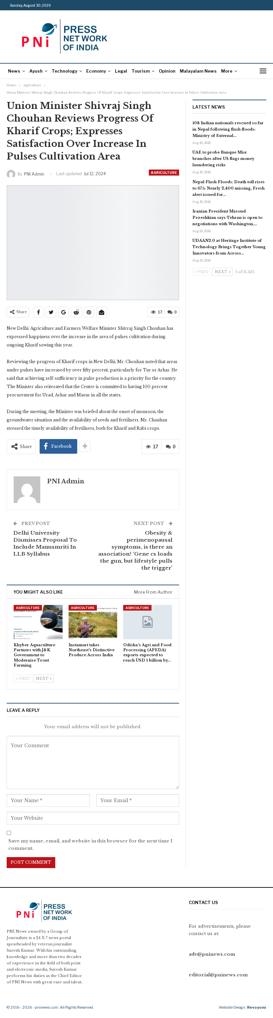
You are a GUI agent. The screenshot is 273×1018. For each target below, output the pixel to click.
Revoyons (256, 1007)
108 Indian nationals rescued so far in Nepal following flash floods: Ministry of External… (228, 129)
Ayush (36, 71)
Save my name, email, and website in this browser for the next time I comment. (90, 844)
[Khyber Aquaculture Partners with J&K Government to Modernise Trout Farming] (38, 622)
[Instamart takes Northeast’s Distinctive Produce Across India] (93, 622)
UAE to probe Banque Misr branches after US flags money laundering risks (223, 158)
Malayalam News (198, 71)
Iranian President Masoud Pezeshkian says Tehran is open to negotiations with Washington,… (227, 217)
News (14, 71)
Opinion (167, 71)
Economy (96, 71)
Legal (121, 71)
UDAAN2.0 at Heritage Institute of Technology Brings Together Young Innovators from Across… (229, 246)
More (226, 71)
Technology (64, 71)
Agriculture (164, 173)
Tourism (141, 71)
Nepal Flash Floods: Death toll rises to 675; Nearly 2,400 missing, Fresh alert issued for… (228, 188)
